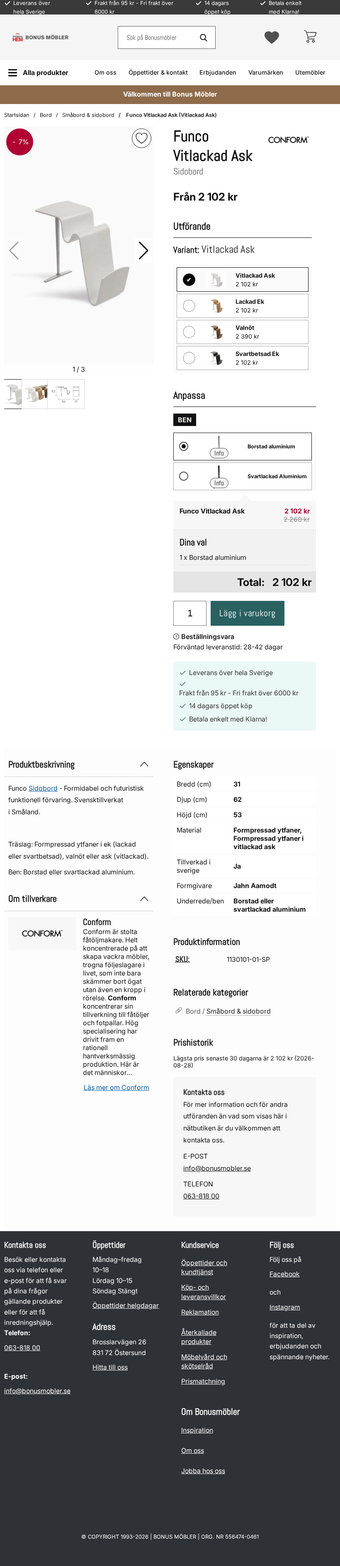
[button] (143, 251)
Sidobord (43, 788)
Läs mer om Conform (116, 1087)
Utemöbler (310, 72)
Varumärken (265, 72)
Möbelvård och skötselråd (204, 1361)
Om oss (106, 72)
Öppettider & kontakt (158, 72)
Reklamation (200, 1312)
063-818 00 (201, 1196)
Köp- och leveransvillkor (203, 1291)
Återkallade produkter (198, 1337)
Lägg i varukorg (247, 613)
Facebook (285, 1274)
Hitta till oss (110, 1367)
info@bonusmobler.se (217, 1168)
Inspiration (197, 1430)
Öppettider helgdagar (125, 1305)
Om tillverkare (32, 899)
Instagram (285, 1307)
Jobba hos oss (203, 1471)
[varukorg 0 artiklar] (310, 37)
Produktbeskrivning (41, 764)
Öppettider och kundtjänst (204, 1267)
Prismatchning (203, 1381)
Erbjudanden (217, 72)
